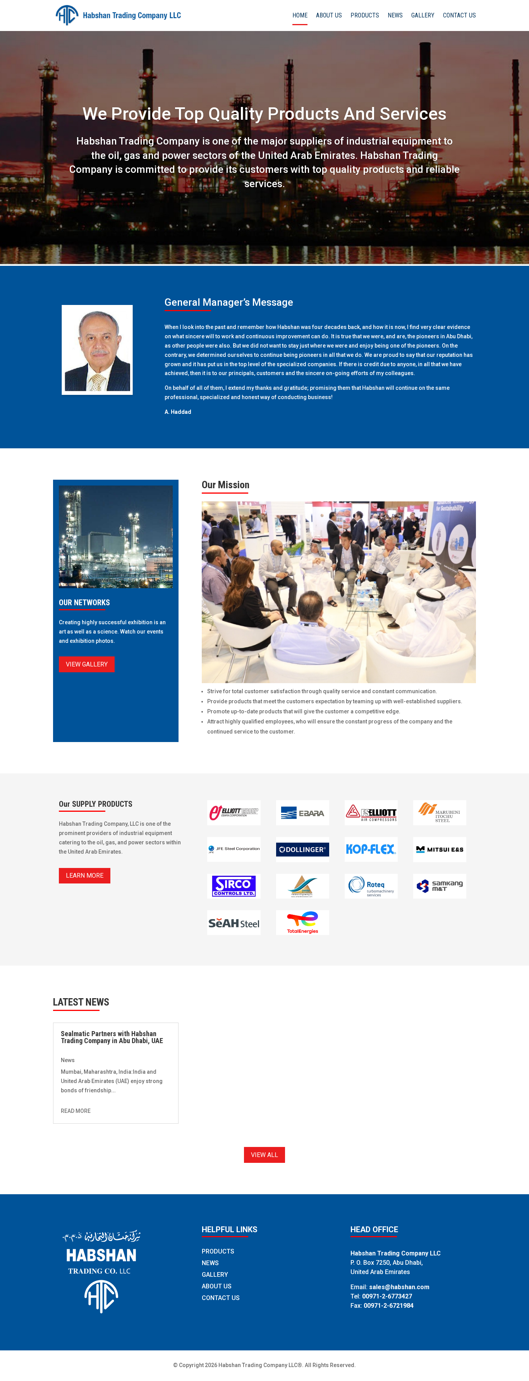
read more (76, 1111)
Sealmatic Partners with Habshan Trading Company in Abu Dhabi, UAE (112, 1037)
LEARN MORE (84, 875)
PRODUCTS (364, 16)
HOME (299, 16)
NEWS (395, 16)
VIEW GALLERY (87, 664)
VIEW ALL (264, 1155)
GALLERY (423, 16)
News (68, 1060)
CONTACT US (459, 16)
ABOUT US (329, 16)
